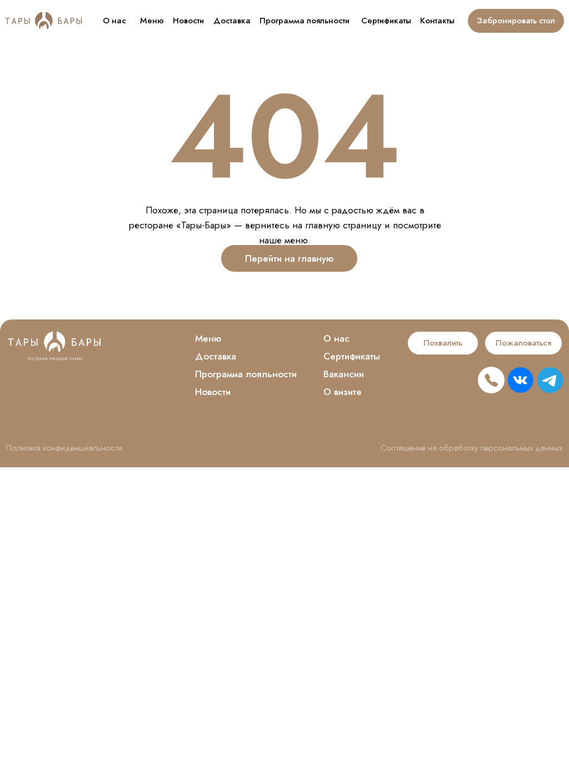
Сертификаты (386, 20)
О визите (342, 391)
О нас (114, 20)
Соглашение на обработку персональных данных (471, 448)
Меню (152, 20)
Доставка (232, 20)
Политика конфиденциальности (64, 448)
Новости (188, 20)
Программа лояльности (304, 20)
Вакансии (343, 374)
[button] (442, 343)
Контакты (437, 20)
